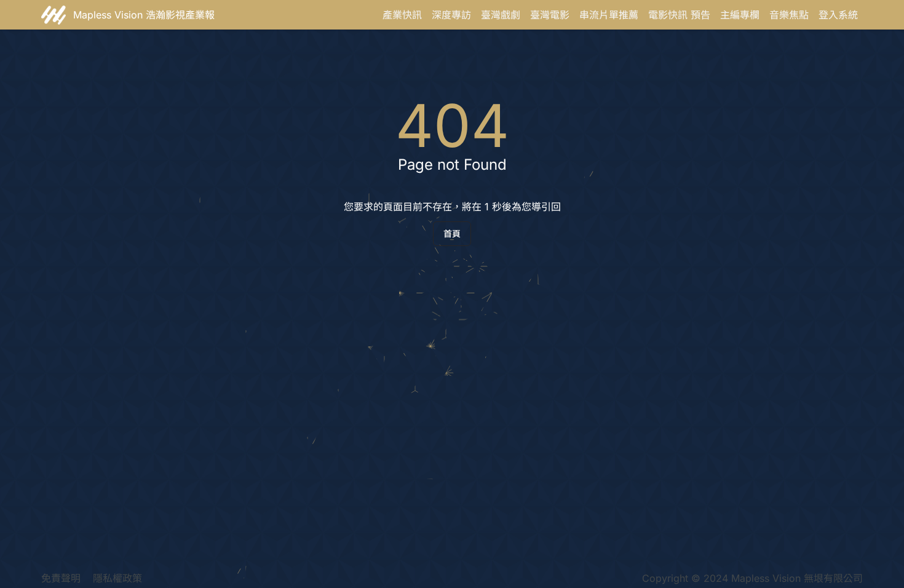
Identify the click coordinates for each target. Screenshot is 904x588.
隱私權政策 (117, 578)
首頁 (452, 233)
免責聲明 (61, 578)
